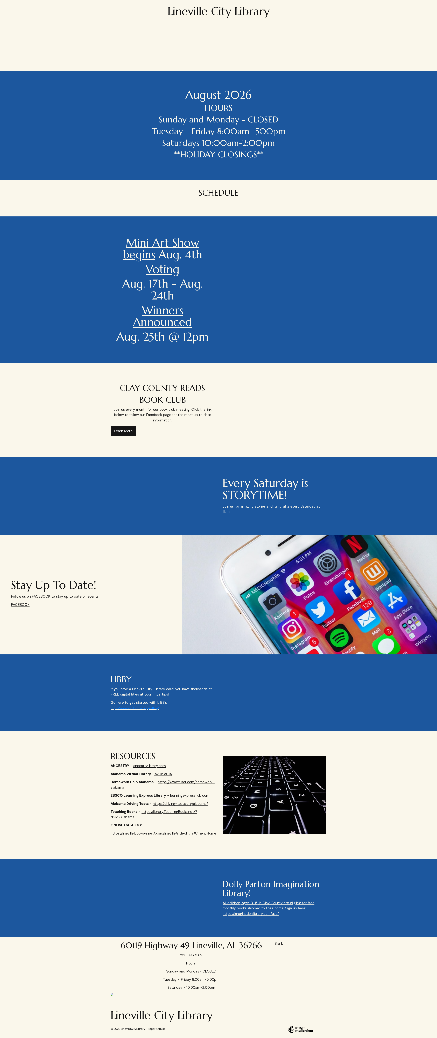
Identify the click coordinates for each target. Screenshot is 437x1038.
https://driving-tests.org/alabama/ (180, 803)
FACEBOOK (20, 604)
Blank (278, 943)
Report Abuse (157, 1029)
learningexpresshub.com (189, 795)
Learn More (123, 431)
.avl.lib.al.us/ (163, 774)
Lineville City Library (219, 11)
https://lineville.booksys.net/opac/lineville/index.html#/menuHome (163, 833)
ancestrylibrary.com (149, 765)
